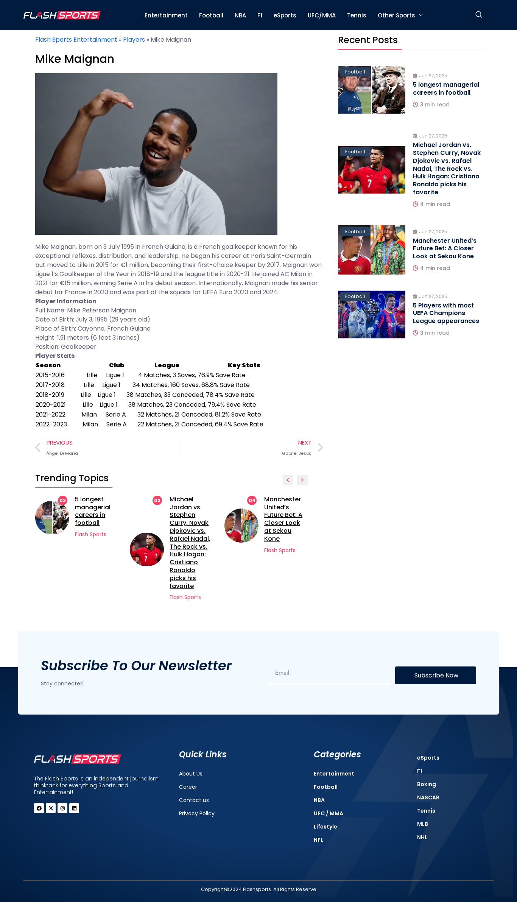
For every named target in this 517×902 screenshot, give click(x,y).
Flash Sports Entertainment (76, 39)
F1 (259, 15)
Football (211, 15)
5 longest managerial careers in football (93, 511)
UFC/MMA (322, 15)
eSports (285, 15)
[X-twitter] (51, 808)
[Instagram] (62, 808)
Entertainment (166, 15)
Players (134, 39)
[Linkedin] (74, 808)
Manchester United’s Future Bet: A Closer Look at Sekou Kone (283, 519)
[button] (478, 15)
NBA (240, 15)
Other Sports (396, 15)
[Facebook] (39, 808)
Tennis (356, 15)
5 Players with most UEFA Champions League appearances (446, 313)
